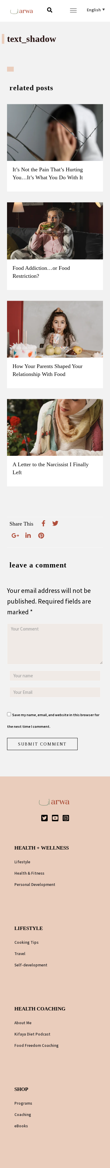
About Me (22, 1022)
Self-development (30, 965)
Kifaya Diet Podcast (32, 1034)
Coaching (22, 1114)
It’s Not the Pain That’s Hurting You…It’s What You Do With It (48, 173)
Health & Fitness (29, 873)
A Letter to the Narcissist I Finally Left (51, 468)
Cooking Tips (26, 942)
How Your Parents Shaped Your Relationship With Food (47, 370)
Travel (19, 953)
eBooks (21, 1126)
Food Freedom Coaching (36, 1045)
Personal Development (34, 884)
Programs (23, 1103)
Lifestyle (22, 862)
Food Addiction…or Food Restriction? (41, 272)
